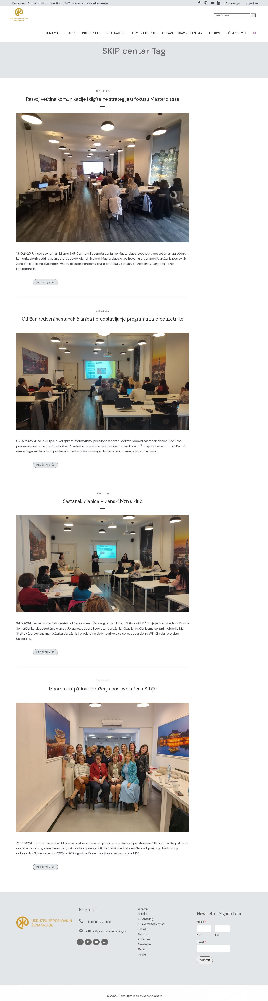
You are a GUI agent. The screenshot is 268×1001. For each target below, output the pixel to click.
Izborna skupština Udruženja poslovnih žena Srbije (102, 689)
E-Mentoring (145, 919)
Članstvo (143, 934)
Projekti (142, 914)
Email (201, 942)
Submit (205, 960)
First (199, 934)
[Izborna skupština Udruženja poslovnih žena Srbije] (102, 767)
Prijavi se (252, 3)
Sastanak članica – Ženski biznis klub (103, 501)
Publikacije (232, 3)
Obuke (142, 954)
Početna (18, 3)
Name (201, 922)
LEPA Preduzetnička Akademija (86, 3)
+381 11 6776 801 (99, 922)
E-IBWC (142, 929)
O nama (143, 908)
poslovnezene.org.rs (147, 996)
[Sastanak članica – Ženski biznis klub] (102, 563)
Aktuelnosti (35, 3)
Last (217, 934)
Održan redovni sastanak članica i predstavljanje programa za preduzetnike (102, 319)
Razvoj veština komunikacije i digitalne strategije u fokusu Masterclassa (102, 99)
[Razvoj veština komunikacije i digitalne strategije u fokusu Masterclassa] (102, 177)
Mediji (54, 3)
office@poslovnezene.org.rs (106, 931)
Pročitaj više (45, 282)
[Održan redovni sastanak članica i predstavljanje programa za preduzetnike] (102, 381)
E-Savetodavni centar (151, 924)
